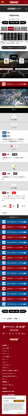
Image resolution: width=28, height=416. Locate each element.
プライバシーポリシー (7, 385)
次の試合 (22, 22)
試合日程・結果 (14, 22)
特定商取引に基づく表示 (8, 391)
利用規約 (4, 388)
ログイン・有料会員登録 (8, 395)
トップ (4, 318)
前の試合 (5, 22)
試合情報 (9, 318)
